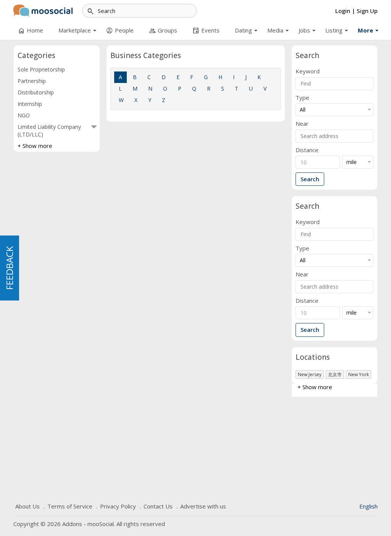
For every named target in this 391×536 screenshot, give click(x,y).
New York (358, 374)
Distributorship (36, 92)
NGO (24, 115)
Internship (30, 103)
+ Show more (35, 145)
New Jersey (310, 374)
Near (302, 123)
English (368, 506)
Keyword (308, 71)
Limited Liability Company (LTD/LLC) (49, 130)
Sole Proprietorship (41, 69)
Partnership (32, 80)
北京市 (335, 374)
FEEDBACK (9, 268)
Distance (307, 150)
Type (302, 97)
